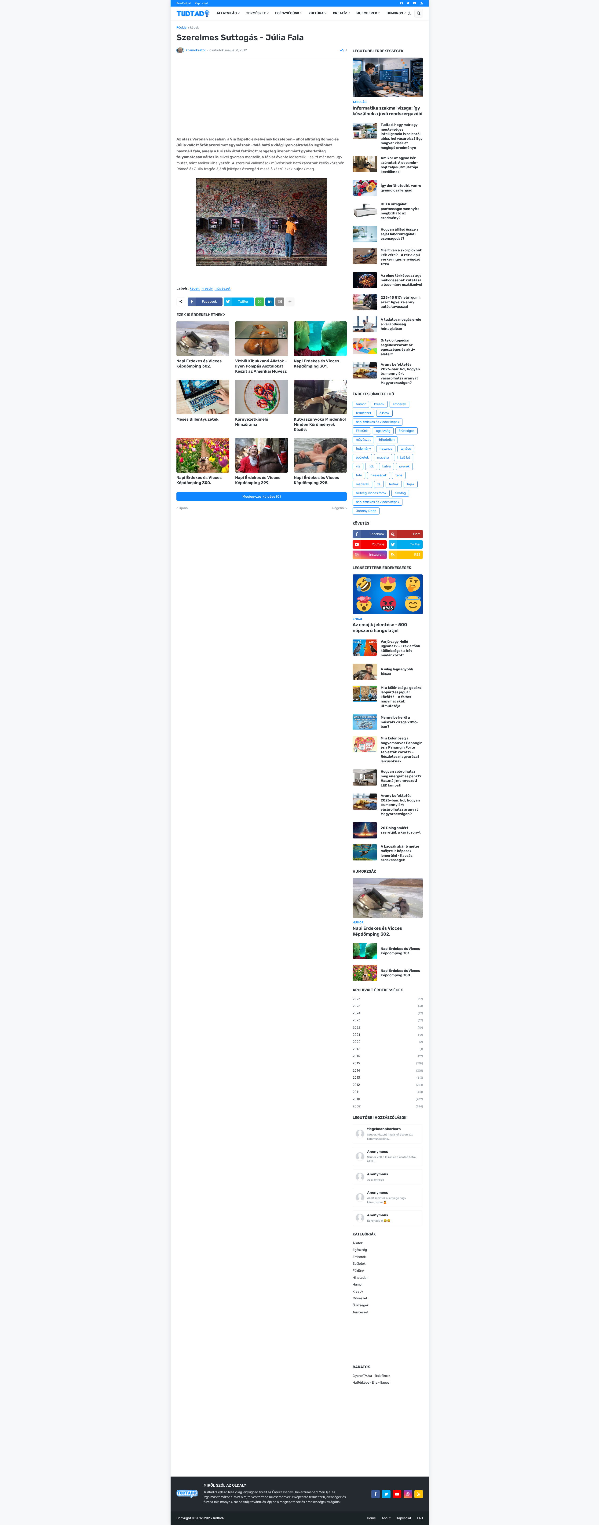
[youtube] (414, 3)
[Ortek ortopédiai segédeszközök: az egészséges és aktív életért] (365, 346)
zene (398, 475)
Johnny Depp (366, 511)
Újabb (183, 508)
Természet (360, 1312)
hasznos (386, 449)
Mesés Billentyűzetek (197, 419)
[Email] (279, 302)
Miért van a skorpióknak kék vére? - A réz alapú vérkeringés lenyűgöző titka (401, 257)
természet (363, 413)
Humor (358, 1284)
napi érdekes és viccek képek (377, 422)
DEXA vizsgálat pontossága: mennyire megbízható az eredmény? (400, 211)
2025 (388, 1006)
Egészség (360, 1250)
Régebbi (338, 508)
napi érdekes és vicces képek (377, 502)
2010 (388, 1099)
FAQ (420, 1518)
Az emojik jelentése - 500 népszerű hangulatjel (380, 627)
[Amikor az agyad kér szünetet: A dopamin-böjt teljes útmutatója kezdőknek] (365, 164)
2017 (388, 1049)
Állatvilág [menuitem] (227, 13)
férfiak (393, 484)
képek (194, 27)
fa (378, 484)
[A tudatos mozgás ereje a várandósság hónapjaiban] (365, 324)
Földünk (362, 431)
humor (361, 404)
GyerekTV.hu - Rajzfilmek (371, 1376)
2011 (388, 1092)
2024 (388, 1013)
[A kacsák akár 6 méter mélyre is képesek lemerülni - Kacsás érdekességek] (365, 852)
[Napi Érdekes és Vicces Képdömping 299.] (261, 455)
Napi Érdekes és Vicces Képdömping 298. (316, 480)
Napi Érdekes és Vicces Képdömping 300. (199, 480)
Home (371, 1518)
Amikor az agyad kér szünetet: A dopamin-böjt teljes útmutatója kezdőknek (399, 165)
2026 (388, 999)
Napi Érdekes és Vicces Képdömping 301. (316, 363)
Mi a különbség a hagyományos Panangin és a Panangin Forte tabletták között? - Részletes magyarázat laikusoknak (402, 749)
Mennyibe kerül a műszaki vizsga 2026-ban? (399, 722)
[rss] (421, 3)
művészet (222, 288)
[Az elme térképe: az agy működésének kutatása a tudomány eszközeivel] (365, 280)
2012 (388, 1085)
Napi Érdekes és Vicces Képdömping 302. (199, 363)
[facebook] (401, 3)
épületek (362, 457)
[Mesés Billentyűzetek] (202, 397)
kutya (386, 466)
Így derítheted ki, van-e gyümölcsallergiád (401, 188)
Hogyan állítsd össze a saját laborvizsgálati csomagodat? (400, 234)
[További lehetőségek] (289, 302)
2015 (388, 1063)
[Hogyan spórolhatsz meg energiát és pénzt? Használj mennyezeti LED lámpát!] (365, 777)
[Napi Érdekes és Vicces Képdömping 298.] (320, 455)
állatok (384, 413)
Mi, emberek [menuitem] (366, 13)
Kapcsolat (201, 3)
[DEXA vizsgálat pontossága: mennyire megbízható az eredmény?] (365, 210)
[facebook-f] (375, 1494)
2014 (388, 1071)
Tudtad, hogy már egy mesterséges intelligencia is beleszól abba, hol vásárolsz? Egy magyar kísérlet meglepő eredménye (402, 136)
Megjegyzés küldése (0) (261, 496)
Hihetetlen (360, 1278)
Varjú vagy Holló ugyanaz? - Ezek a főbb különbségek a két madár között (400, 648)
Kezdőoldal (183, 3)
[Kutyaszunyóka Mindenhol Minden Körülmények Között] (320, 397)
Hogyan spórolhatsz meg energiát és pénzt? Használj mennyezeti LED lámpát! (401, 778)
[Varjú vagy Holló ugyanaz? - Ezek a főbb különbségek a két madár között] (365, 647)
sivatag (400, 493)
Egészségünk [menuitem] (287, 13)
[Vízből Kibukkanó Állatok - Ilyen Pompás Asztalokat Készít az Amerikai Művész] (261, 338)
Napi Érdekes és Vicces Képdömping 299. (257, 480)
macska (383, 457)
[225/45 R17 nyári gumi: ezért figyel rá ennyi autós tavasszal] (365, 302)
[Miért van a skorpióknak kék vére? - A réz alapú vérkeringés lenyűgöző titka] (365, 256)
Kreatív (358, 1291)
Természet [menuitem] (256, 13)
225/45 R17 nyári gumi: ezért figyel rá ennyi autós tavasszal (400, 302)
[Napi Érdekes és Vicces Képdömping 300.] (202, 455)
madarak (362, 484)
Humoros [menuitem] (395, 13)
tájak (410, 484)
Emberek (359, 1257)
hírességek (378, 475)
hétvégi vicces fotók (371, 493)
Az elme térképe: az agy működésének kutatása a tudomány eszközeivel (401, 280)
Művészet (360, 1298)
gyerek (404, 466)
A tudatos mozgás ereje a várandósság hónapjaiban (401, 324)
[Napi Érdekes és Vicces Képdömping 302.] (202, 338)
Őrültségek (361, 1305)
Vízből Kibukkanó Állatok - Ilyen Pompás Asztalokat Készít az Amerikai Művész (261, 366)
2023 (388, 1020)
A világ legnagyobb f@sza (397, 671)
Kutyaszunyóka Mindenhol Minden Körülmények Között (320, 424)
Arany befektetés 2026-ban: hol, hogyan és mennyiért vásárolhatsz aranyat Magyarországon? (400, 373)
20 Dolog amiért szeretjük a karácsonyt (401, 830)
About (386, 1518)
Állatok (358, 1243)
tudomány (363, 449)
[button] (409, 13)
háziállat (403, 457)
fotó (359, 475)
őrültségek (406, 431)
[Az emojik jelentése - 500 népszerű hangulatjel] (388, 594)
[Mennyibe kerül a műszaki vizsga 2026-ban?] (365, 722)
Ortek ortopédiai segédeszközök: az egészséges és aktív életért (398, 347)
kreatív (206, 288)
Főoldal (181, 27)
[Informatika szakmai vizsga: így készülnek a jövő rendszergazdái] (388, 77)
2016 (388, 1056)
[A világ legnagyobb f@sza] (365, 672)
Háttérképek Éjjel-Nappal (371, 1383)
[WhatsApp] (259, 302)
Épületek (359, 1264)
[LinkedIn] (269, 302)
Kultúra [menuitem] (316, 13)
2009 (388, 1106)
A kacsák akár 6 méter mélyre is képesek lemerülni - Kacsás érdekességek (400, 853)
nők (371, 466)
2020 (388, 1042)
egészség (383, 431)
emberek (399, 404)
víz (358, 466)
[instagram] (408, 1494)
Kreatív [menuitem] (340, 13)
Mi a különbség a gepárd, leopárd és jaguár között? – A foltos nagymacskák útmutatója (401, 697)
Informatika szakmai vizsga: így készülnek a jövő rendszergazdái (387, 111)
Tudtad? (218, 1518)
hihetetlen (386, 440)
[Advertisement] (261, 97)
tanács (406, 449)
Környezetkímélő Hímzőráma (251, 422)
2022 (388, 1027)
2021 (388, 1035)
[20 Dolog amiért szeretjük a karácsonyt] (365, 830)
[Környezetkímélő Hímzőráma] (261, 397)
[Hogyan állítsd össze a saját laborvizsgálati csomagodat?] (365, 234)
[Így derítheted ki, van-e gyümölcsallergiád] (365, 188)
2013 (388, 1078)
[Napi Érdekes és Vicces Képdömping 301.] (320, 338)
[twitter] (408, 3)
